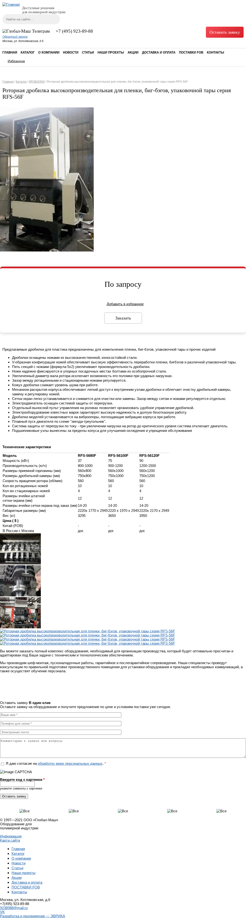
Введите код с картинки (22, 779)
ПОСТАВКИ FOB (191, 52)
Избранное (16, 61)
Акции (133, 52)
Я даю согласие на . (56, 763)
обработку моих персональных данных (70, 763)
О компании (48, 52)
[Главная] (11, 4)
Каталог (28, 52)
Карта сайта (10, 840)
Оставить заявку (224, 32)
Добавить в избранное (125, 304)
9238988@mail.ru (14, 908)
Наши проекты (111, 52)
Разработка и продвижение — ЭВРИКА (32, 916)
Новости (70, 52)
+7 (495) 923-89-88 (74, 31)
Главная (9, 52)
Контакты (215, 52)
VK (2, 912)
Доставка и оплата (158, 52)
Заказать (123, 318)
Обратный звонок (15, 36)
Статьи (88, 52)
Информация (11, 836)
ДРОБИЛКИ (37, 81)
